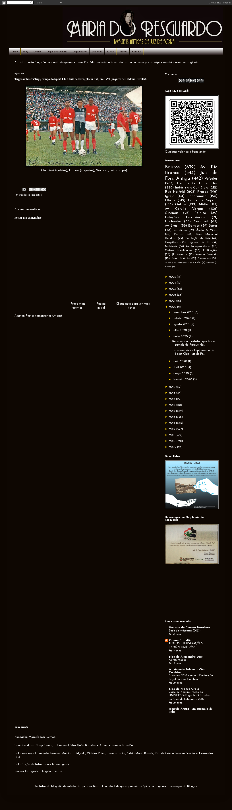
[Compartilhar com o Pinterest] (44, 189)
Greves (210, 263)
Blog (25, 51)
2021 (172, 301)
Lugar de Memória (57, 51)
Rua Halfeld (175, 192)
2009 (173, 447)
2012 (172, 429)
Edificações (210, 250)
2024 (173, 283)
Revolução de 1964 (197, 238)
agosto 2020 (181, 324)
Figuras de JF (199, 242)
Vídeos (123, 51)
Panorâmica (196, 196)
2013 (172, 423)
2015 (172, 411)
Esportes (36, 195)
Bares (213, 225)
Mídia (203, 204)
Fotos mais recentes (78, 305)
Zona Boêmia (180, 258)
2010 (172, 441)
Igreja (169, 196)
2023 (173, 289)
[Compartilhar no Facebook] (41, 189)
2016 (172, 405)
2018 (172, 392)
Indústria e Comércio (191, 187)
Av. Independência (198, 246)
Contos (37, 51)
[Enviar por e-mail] (31, 189)
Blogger (192, 786)
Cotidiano (180, 230)
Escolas (183, 183)
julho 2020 (180, 330)
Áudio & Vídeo (207, 230)
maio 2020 (180, 361)
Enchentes (173, 221)
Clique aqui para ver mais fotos (133, 305)
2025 (173, 277)
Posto (168, 267)
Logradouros (80, 51)
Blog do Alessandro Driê (186, 656)
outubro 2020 (182, 318)
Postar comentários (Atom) (44, 315)
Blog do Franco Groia (184, 689)
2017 (172, 399)
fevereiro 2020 (183, 379)
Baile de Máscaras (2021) (185, 630)
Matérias (97, 51)
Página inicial (100, 305)
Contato (136, 51)
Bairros (172, 167)
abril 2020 (180, 367)
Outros (180, 204)
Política (200, 213)
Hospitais (171, 242)
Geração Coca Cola (188, 262)
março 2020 (181, 373)
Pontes (178, 234)
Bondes (194, 225)
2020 (173, 307)
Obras (170, 200)
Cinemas (171, 213)
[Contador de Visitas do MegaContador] (191, 82)
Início (15, 51)
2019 (172, 386)
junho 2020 (181, 336)
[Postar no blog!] (34, 189)
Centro (202, 258)
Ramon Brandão (206, 254)
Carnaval (201, 221)
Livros (110, 51)
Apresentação (178, 660)
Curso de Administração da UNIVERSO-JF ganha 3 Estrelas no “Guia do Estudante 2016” (189, 696)
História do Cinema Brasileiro (189, 627)
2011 (172, 435)
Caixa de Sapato (203, 200)
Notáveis (171, 246)
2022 (173, 295)
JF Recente (179, 254)
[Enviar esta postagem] (24, 189)
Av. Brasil (172, 225)
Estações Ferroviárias (185, 217)
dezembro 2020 (183, 312)
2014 (172, 417)
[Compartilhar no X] (38, 189)
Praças (202, 192)
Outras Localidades (178, 250)
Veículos (211, 179)
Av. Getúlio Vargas (184, 209)
